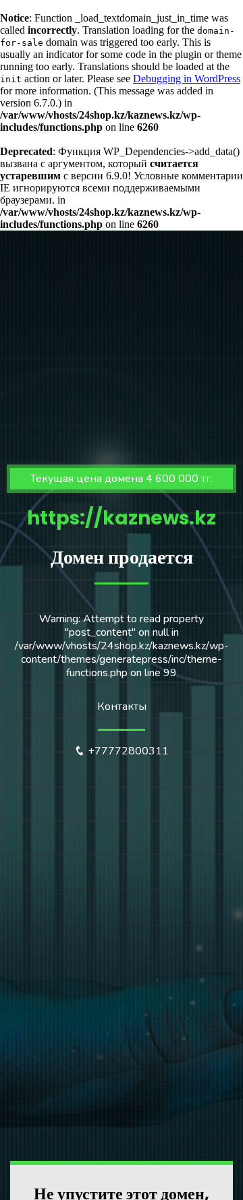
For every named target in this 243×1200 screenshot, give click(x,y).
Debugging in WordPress (186, 78)
